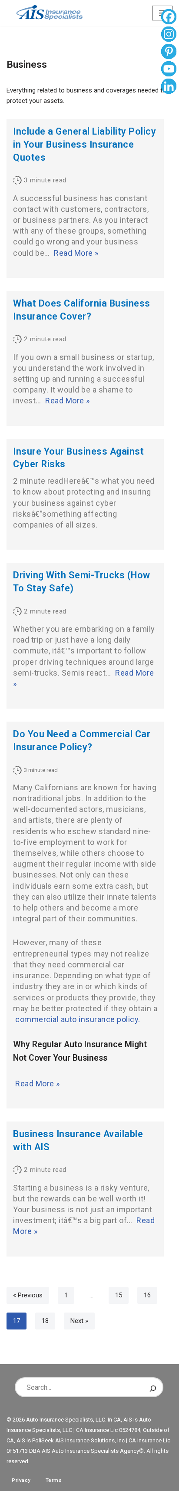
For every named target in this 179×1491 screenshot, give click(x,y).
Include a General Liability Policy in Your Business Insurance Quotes (84, 144)
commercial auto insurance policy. (77, 1019)
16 (147, 1295)
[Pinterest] (168, 52)
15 (118, 1295)
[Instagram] (168, 35)
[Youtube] (168, 70)
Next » (79, 1321)
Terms (54, 1480)
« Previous (28, 1295)
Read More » (76, 252)
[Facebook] (168, 17)
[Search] (153, 1387)
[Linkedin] (168, 87)
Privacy (21, 1480)
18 (45, 1321)
